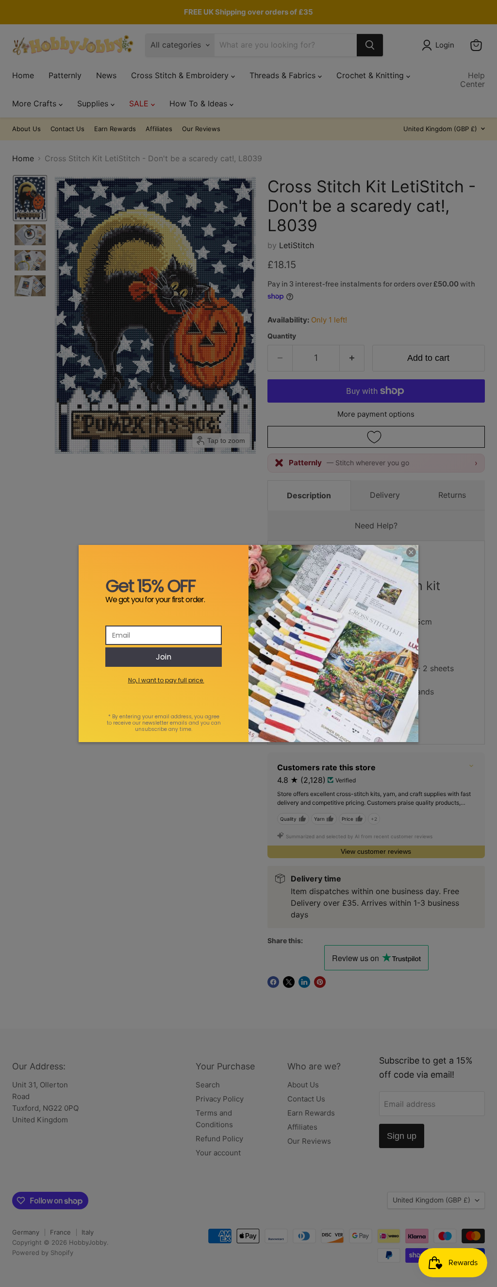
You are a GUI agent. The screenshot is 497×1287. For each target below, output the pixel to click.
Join (163, 656)
